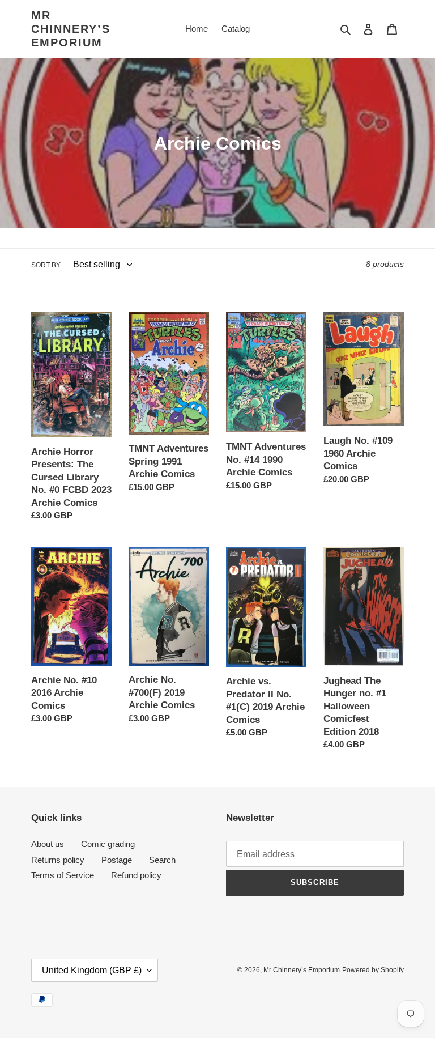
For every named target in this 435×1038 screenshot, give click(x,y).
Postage (116, 860)
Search (162, 860)
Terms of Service (62, 875)
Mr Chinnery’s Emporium (70, 29)
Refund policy (136, 875)
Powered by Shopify (373, 970)
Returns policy (57, 860)
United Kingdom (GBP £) (92, 970)
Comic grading (108, 844)
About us (47, 844)
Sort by (46, 265)
